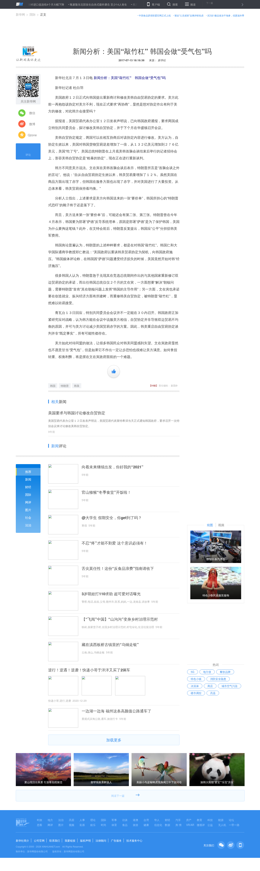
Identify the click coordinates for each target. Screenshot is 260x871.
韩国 (52, 386)
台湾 (146, 820)
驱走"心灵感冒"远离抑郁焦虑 (189, 15)
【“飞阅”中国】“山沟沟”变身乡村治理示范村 (120, 619)
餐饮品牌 (225, 672)
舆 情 (178, 825)
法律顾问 (101, 840)
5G (192, 672)
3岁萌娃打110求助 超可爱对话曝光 (111, 593)
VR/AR (190, 825)
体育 (114, 825)
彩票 (82, 825)
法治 (28, 525)
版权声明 (85, 840)
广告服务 (116, 840)
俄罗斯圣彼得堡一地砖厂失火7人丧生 (140, 4)
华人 (157, 820)
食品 (125, 825)
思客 (39, 825)
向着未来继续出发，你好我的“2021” (112, 466)
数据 (167, 825)
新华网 (20, 14)
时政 (39, 820)
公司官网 (39, 840)
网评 (28, 502)
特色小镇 (196, 679)
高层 (71, 820)
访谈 (125, 820)
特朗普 (65, 386)
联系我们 (54, 840)
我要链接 (70, 840)
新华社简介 (22, 840)
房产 (188, 820)
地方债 (207, 672)
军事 (114, 820)
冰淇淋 (195, 686)
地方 (50, 820)
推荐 (28, 471)
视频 (71, 825)
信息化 (158, 825)
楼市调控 (196, 693)
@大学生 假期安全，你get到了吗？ (112, 517)
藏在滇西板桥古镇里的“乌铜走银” (110, 644)
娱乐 (93, 825)
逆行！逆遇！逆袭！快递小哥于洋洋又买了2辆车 (89, 670)
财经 (28, 487)
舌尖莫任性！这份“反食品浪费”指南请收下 (118, 568)
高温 (212, 693)
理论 (93, 820)
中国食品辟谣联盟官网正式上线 (155, 15)
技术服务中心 (134, 840)
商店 (210, 686)
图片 (28, 510)
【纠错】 (153, 385)
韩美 (76, 386)
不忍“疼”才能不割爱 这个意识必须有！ (115, 543)
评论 (28, 154)
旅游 (135, 825)
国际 (33, 14)
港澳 (135, 820)
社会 (28, 517)
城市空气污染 (230, 686)
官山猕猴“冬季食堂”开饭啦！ (106, 492)
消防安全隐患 (218, 679)
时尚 (103, 825)
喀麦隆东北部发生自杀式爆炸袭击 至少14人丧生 (83, 4)
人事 (82, 820)
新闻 (28, 479)
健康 (146, 825)
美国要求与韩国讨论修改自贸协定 (76, 412)
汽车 (178, 820)
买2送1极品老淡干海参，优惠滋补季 (225, 15)
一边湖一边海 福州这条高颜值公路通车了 (116, 711)
